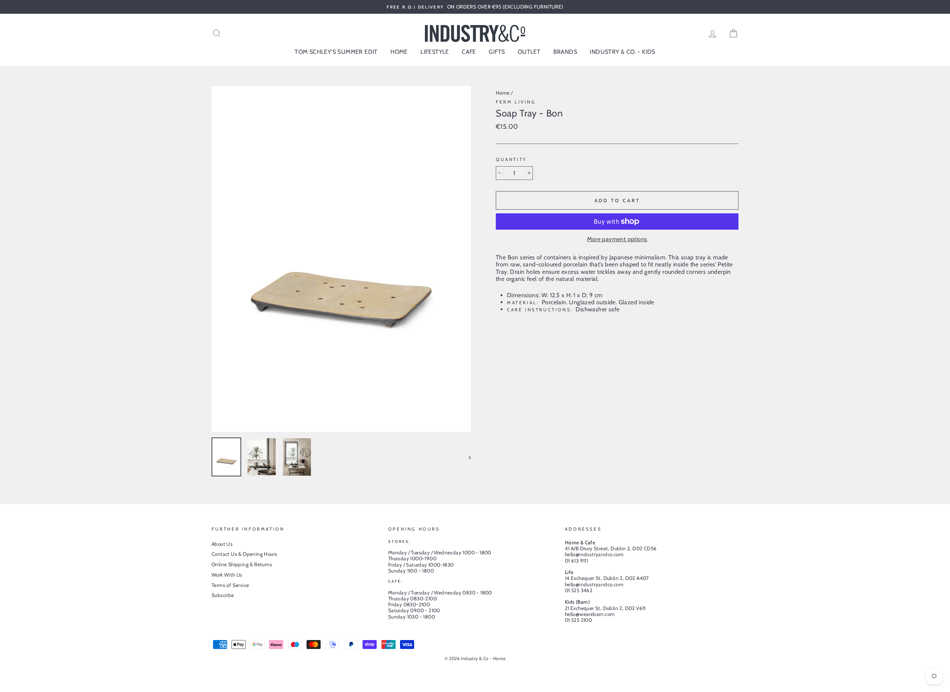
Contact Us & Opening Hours (244, 554)
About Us (222, 544)
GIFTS (497, 51)
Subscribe (223, 595)
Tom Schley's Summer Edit (336, 51)
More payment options (617, 239)
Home (503, 93)
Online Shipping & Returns (242, 564)
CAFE (469, 51)
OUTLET (529, 51)
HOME (399, 51)
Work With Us (227, 575)
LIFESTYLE (434, 51)
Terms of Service (230, 585)
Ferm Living (516, 102)
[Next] (466, 456)
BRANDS (565, 51)
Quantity (511, 159)
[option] (475, 7)
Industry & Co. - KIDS (622, 51)
